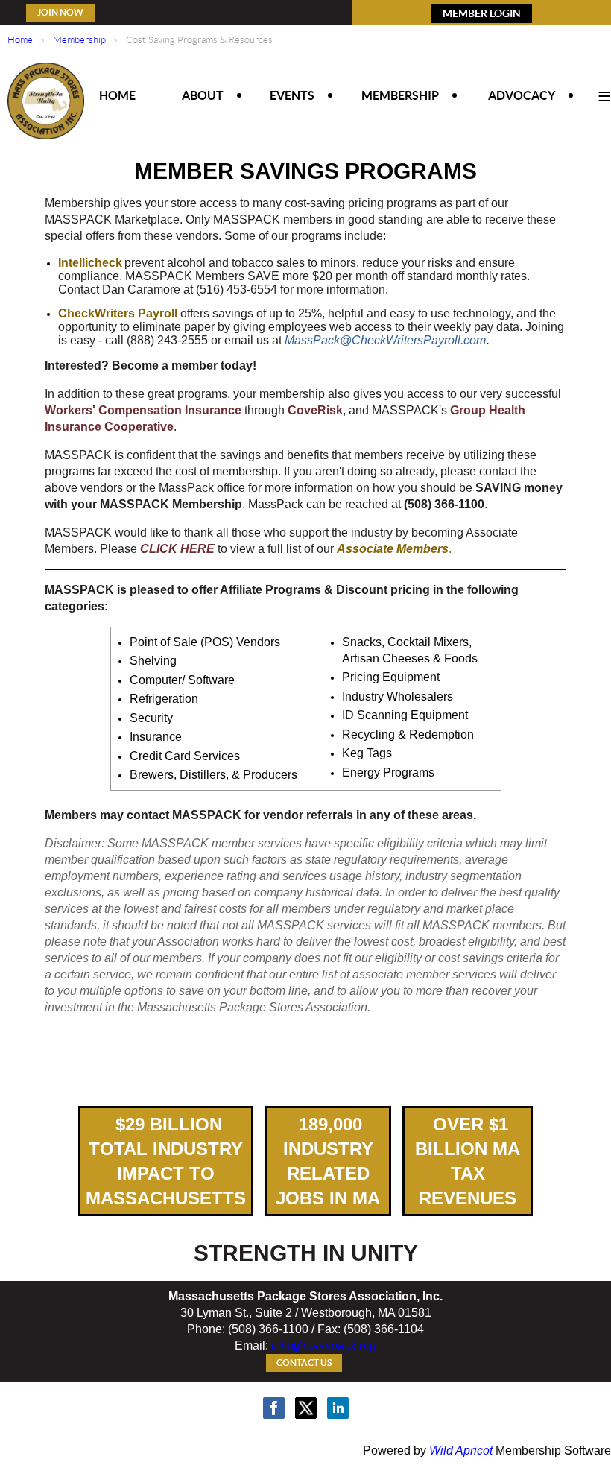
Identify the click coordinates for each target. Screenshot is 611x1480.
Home (20, 39)
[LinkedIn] (338, 1408)
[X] (306, 1408)
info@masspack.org (323, 1345)
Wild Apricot (461, 1450)
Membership (79, 39)
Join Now (60, 12)
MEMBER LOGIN (482, 13)
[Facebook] (274, 1408)
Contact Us (304, 1362)
